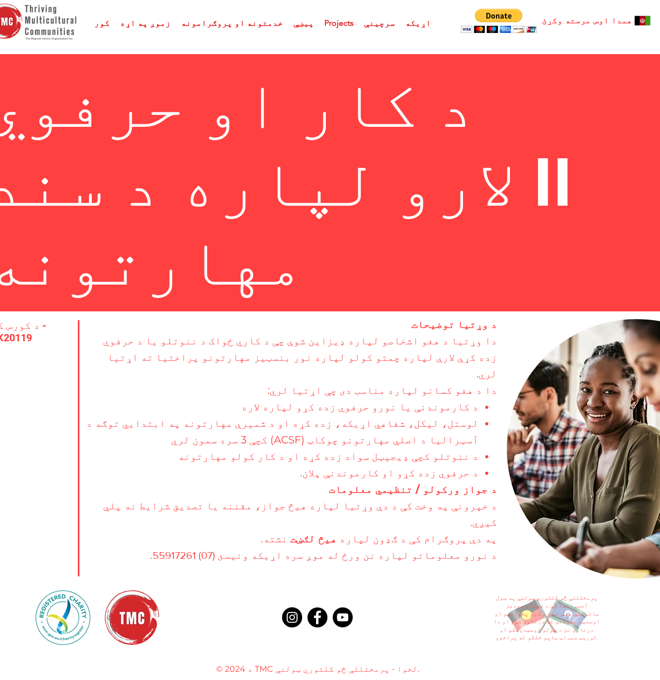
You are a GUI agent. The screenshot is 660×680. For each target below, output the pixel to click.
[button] (499, 21)
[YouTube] (343, 617)
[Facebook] (317, 617)
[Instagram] (292, 617)
